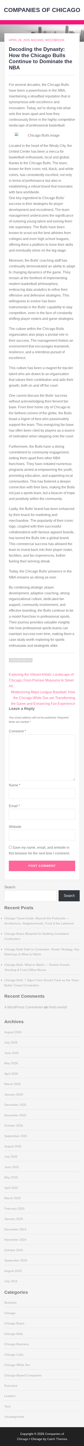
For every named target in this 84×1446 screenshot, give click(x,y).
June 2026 (11, 1053)
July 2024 (10, 1281)
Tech (7, 1406)
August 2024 (13, 1271)
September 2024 (15, 1260)
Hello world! (58, 1007)
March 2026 (12, 1084)
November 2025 (15, 1115)
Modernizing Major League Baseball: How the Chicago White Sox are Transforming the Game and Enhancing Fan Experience (43, 697)
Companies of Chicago (42, 10)
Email (14, 806)
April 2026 (11, 1073)
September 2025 (15, 1136)
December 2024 (15, 1229)
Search (9, 887)
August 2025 (13, 1146)
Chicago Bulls (20, 660)
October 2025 (13, 1125)
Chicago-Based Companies (23, 1375)
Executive (10, 1385)
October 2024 (13, 1250)
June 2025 (11, 1167)
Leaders (10, 1396)
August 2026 (13, 1032)
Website (15, 827)
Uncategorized (14, 1416)
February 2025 (14, 1208)
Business (10, 1302)
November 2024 (15, 1239)
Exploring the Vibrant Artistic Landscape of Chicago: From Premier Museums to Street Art (41, 680)
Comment (17, 731)
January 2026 (13, 1094)
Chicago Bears (14, 1323)
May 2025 (11, 1177)
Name (14, 785)
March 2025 (12, 1198)
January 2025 (13, 1219)
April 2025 (11, 1188)
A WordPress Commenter (23, 1007)
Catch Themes (57, 1439)
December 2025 (15, 1104)
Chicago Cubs (13, 1354)
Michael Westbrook (47, 40)
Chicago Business (16, 1344)
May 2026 (11, 1063)
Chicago (10, 1313)
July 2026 (10, 1042)
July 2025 (10, 1156)
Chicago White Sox (17, 1365)
